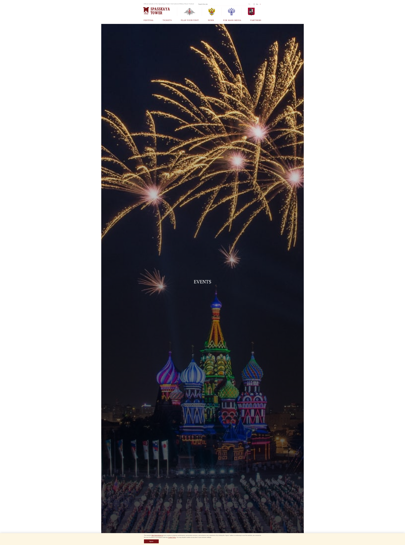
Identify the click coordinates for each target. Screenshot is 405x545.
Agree (151, 541)
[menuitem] (149, 20)
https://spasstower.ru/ (157, 535)
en (257, 4)
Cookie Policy (172, 537)
